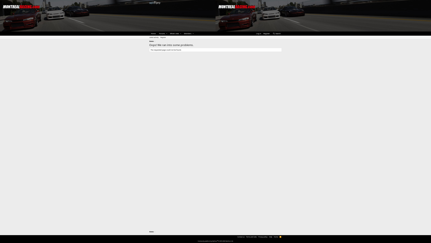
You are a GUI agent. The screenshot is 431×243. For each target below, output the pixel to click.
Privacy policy (262, 237)
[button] (166, 34)
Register (163, 37)
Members (187, 33)
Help (270, 237)
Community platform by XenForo (215, 241)
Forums (162, 33)
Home (153, 33)
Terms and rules (251, 237)
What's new (174, 33)
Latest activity (154, 37)
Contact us (241, 237)
